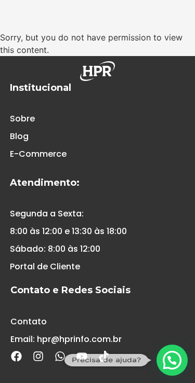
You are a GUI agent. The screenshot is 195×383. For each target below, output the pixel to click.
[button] (172, 360)
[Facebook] (16, 356)
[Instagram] (38, 356)
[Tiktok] (103, 356)
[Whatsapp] (60, 356)
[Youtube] (82, 356)
